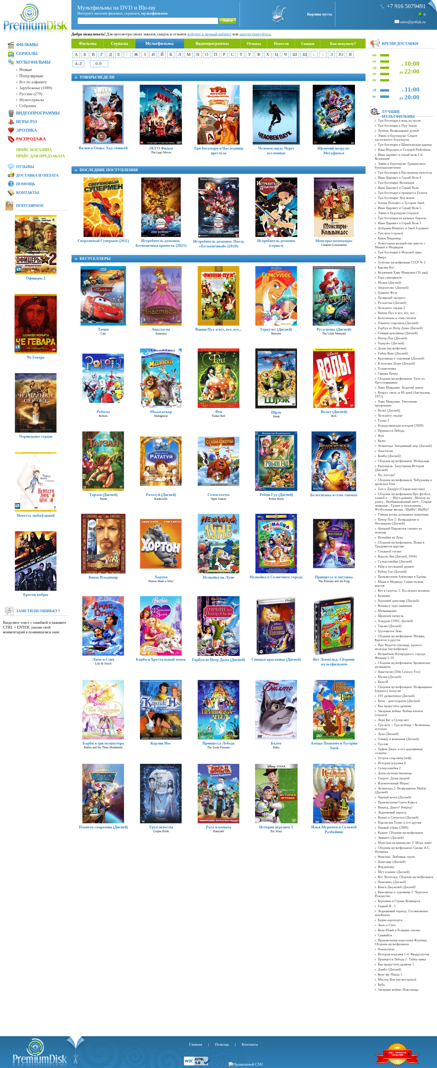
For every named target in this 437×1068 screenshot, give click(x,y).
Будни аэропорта (390, 920)
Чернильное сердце (36, 436)
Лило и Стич (103, 659)
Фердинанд (386, 866)
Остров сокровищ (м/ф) (394, 758)
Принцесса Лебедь (218, 743)
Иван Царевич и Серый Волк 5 (399, 208)
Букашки (384, 595)
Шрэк (276, 412)
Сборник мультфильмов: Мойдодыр (403, 461)
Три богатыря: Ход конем (396, 198)
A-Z (78, 63)
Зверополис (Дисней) (393, 287)
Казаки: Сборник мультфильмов (400, 832)
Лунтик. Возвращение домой (398, 130)
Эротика (26, 130)
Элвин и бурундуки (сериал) (398, 213)
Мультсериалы (31, 100)
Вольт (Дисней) (334, 411)
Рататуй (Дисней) (161, 494)
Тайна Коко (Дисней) (393, 353)
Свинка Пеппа (388, 373)
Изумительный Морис (393, 783)
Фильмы (88, 43)
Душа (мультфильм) (392, 348)
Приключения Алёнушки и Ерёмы (402, 576)
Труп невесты (161, 827)
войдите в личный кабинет (209, 34)
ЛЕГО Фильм (161, 148)
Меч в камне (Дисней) (394, 872)
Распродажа (31, 139)
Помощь (25, 184)
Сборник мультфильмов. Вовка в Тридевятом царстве (399, 544)
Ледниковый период (392, 812)
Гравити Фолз (387, 292)
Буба (381, 984)
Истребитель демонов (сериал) (276, 243)
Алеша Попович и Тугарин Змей (334, 745)
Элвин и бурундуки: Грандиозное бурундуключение (400, 165)
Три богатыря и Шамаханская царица (405, 144)
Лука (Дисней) (388, 734)
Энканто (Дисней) (391, 837)
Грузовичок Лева (390, 631)
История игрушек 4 (392, 763)
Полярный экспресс (392, 297)
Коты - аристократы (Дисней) (399, 701)
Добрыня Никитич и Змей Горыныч (403, 228)
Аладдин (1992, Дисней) (395, 621)
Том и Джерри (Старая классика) (401, 489)
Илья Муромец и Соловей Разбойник (333, 829)
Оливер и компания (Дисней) (398, 739)
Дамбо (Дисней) (389, 969)
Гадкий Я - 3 (387, 906)
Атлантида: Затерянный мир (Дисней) (405, 445)
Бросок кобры (35, 594)
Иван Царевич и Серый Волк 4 (399, 177)
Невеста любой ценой (35, 515)
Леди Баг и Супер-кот (393, 720)
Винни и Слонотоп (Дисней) (398, 817)
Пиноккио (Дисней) (392, 882)
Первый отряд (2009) (393, 827)
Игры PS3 (26, 122)
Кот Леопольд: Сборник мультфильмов (334, 661)
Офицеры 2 (35, 278)
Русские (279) (30, 94)
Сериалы (119, 43)
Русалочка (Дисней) (334, 329)
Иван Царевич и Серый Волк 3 (399, 223)
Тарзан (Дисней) (103, 494)
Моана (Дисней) (389, 282)
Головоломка (387, 368)
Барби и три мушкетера (103, 743)
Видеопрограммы (212, 43)
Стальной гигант (390, 551)
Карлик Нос (160, 743)
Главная (195, 1044)
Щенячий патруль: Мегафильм (333, 150)
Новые (25, 69)
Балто (276, 743)
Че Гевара (36, 357)
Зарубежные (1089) (35, 88)
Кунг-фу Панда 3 (390, 974)
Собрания (27, 105)
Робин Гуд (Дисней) (276, 494)
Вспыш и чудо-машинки (395, 605)
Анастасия (161, 329)
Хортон (161, 577)
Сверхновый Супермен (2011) (103, 240)
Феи (218, 411)
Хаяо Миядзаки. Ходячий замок (400, 387)
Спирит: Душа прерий (394, 778)
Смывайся (385, 935)
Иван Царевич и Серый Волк (398, 187)
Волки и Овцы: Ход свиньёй (103, 148)
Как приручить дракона (394, 706)
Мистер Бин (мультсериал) (397, 979)
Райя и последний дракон (396, 566)
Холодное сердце (390, 415)
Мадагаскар (161, 411)
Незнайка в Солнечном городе (276, 577)
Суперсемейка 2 (389, 768)
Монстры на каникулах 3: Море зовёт (405, 842)
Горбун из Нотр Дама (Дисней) (218, 659)
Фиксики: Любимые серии (396, 856)
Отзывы (254, 43)
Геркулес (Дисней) (276, 329)
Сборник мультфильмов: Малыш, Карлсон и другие (400, 638)
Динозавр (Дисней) (391, 861)
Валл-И (383, 682)
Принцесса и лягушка (334, 577)
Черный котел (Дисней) (394, 797)
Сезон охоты (218, 494)
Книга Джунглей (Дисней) (397, 887)
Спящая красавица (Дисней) (276, 659)
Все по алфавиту (33, 82)
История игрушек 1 (276, 827)
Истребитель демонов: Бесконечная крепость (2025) (161, 243)
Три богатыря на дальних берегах (402, 218)
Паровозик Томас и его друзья (399, 822)
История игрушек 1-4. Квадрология (403, 954)
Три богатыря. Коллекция (396, 182)
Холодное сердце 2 (391, 308)
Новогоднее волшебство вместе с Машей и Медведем (400, 245)
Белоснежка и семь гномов (333, 495)
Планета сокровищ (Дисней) (103, 827)
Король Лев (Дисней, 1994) (397, 556)
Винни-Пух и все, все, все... (218, 329)
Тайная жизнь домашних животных (403, 514)
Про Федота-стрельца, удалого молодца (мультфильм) (398, 647)
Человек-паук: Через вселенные (276, 150)
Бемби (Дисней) (389, 456)
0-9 (98, 63)
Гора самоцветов (390, 277)
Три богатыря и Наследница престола (218, 150)
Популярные (31, 75)
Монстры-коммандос (334, 240)
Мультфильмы (159, 43)
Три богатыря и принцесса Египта (402, 192)
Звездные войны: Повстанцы (398, 989)
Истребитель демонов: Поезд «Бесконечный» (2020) (218, 243)
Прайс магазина (34, 149)
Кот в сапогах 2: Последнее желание (404, 590)
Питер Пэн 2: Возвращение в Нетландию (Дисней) (397, 521)
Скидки (307, 43)
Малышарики (387, 610)
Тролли (383, 744)
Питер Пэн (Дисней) (392, 338)
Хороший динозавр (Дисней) (398, 600)
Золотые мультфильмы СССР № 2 (402, 262)
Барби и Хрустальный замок (161, 659)
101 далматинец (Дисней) (396, 696)
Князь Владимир (103, 577)
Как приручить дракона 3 (396, 964)
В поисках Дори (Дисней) (396, 363)
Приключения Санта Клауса (397, 802)
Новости (281, 43)
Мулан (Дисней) (389, 677)
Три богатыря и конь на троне (399, 120)
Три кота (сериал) (390, 233)
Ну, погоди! (386, 475)
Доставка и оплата (37, 175)
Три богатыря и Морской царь (400, 252)
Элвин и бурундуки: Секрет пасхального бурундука (396, 137)
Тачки (103, 329)
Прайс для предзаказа (40, 156)
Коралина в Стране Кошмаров (399, 901)
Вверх (382, 257)
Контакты (27, 192)
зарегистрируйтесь (255, 34)
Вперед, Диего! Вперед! (395, 807)
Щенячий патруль (390, 616)
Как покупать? (343, 43)
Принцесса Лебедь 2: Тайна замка (402, 959)
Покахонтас (386, 949)
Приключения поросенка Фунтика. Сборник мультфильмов (401, 942)
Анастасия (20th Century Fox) (399, 671)
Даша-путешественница (395, 773)
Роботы (103, 411)
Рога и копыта (218, 827)
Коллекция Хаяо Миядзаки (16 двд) (403, 272)
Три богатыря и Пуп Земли (397, 125)
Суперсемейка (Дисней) (395, 561)
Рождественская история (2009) (401, 425)
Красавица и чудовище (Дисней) (401, 358)
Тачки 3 (383, 420)
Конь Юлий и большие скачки (399, 930)
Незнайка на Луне (218, 577)
